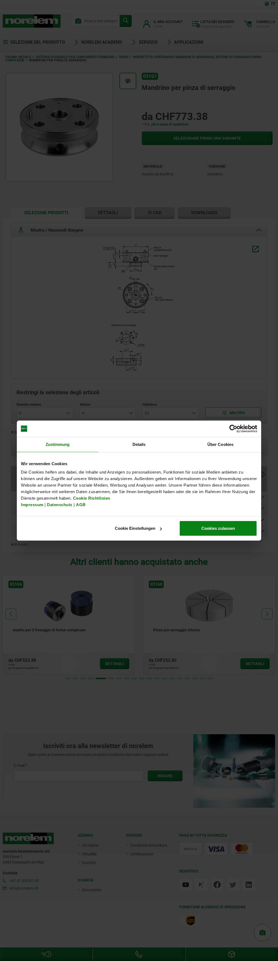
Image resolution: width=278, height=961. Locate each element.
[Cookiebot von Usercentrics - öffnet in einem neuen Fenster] (233, 428)
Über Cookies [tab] (220, 444)
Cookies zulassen (218, 528)
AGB (81, 504)
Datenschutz (59, 504)
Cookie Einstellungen (135, 528)
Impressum (32, 504)
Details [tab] (139, 444)
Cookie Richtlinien (91, 498)
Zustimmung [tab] (58, 444)
